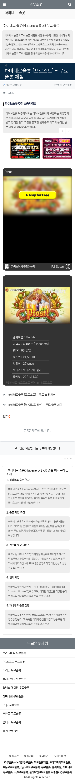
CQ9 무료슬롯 (11, 705)
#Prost (35, 382)
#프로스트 (24, 382)
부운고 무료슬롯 (12, 713)
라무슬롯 (36, 5)
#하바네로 (11, 382)
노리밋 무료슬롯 (12, 670)
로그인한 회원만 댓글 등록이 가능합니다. (37, 448)
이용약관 (13, 756)
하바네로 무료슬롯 (13, 696)
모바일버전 (60, 756)
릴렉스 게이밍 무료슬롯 (16, 687)
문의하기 (43, 756)
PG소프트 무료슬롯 (14, 661)
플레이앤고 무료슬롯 (14, 679)
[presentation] (62, 131)
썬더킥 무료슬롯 (12, 722)
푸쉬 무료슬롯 (10, 731)
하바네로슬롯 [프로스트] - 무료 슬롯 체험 (32, 394)
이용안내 (28, 756)
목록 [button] (69, 459)
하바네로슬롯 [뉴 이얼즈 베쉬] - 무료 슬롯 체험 (35, 404)
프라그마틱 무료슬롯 (14, 653)
